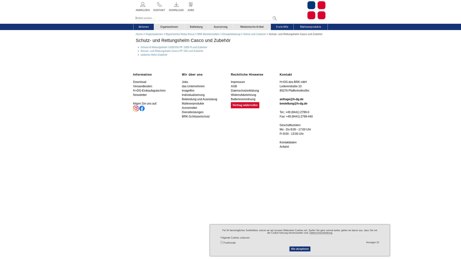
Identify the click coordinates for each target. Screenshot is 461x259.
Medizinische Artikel (252, 26)
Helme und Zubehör (254, 34)
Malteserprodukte (310, 26)
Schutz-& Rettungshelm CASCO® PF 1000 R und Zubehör (174, 47)
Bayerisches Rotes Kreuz (180, 34)
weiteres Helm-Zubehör (154, 54)
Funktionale (230, 243)
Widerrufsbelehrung (243, 94)
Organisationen (169, 26)
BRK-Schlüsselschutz (196, 116)
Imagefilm (188, 90)
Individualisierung (193, 94)
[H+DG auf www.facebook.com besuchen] (142, 110)
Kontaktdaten (288, 142)
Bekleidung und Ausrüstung (199, 99)
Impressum (238, 81)
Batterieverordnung (243, 99)
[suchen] (274, 18)
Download (139, 81)
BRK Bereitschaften (208, 34)
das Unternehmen (193, 86)
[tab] (143, 27)
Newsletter (140, 94)
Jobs (185, 81)
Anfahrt (284, 146)
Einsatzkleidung (231, 34)
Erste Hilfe (282, 26)
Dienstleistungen (192, 112)
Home (139, 34)
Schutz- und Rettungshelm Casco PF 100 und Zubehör (172, 50)
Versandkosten (142, 86)
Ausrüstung (220, 26)
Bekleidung (196, 26)
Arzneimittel (189, 107)
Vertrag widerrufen (245, 105)
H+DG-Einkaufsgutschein (149, 90)
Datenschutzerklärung (245, 90)
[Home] (302, 10)
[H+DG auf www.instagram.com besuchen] (135, 110)
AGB (234, 86)
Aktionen (143, 26)
